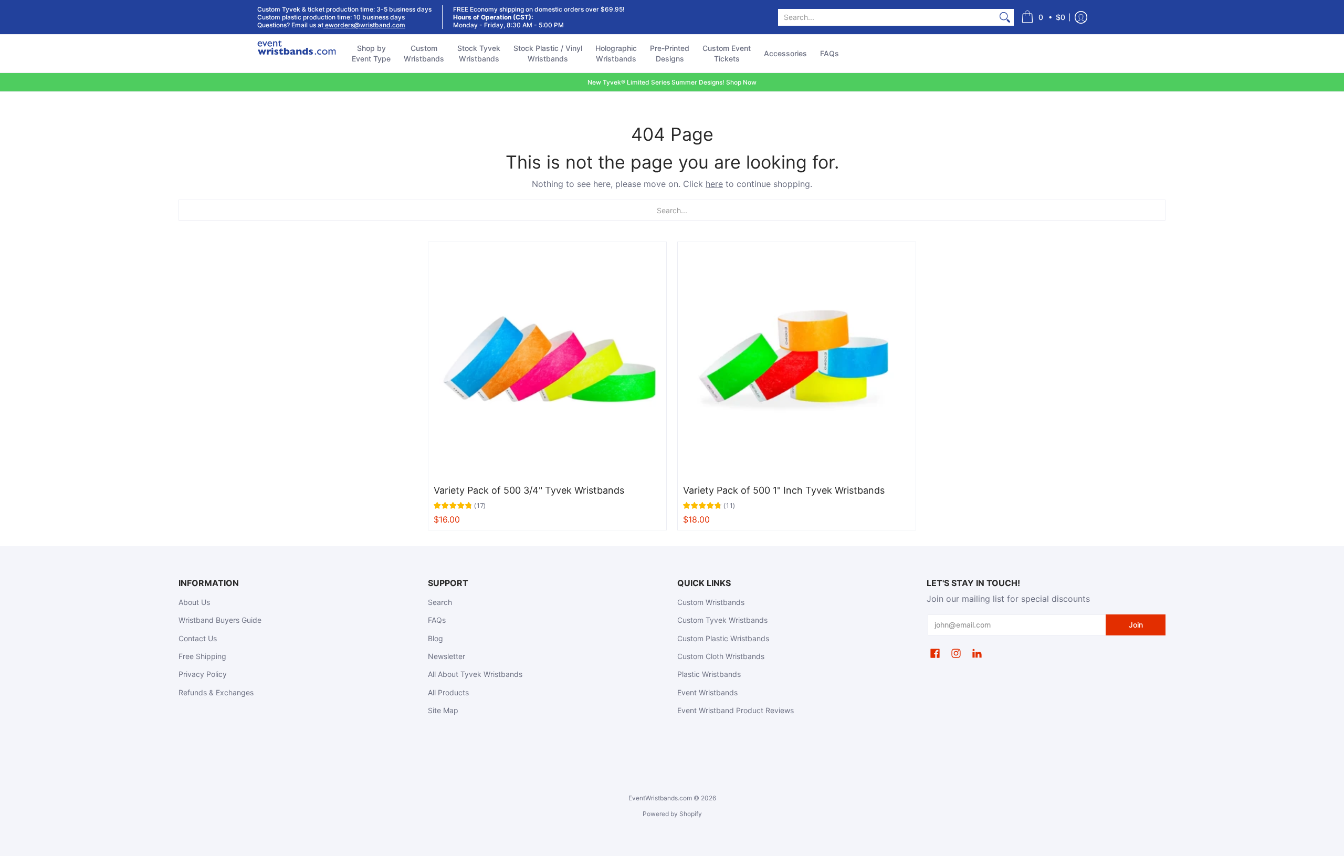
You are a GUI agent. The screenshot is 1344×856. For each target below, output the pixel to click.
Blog (435, 638)
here (714, 184)
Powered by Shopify (672, 814)
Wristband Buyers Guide (219, 619)
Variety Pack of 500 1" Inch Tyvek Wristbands (784, 490)
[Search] (1005, 17)
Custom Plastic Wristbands (723, 638)
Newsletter (446, 656)
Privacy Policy (202, 674)
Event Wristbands (707, 692)
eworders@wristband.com (364, 25)
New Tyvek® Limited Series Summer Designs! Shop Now (672, 82)
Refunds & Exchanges (216, 692)
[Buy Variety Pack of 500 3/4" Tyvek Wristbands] (547, 361)
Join (1136, 624)
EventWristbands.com (660, 798)
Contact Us (197, 638)
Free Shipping (202, 656)
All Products (448, 692)
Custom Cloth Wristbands (720, 656)
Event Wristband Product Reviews (735, 710)
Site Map (443, 710)
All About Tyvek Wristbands (475, 674)
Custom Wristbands (710, 602)
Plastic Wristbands (709, 674)
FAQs (437, 619)
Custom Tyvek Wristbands (722, 619)
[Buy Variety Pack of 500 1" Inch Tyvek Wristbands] (796, 361)
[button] (1043, 17)
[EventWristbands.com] (296, 53)
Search (440, 602)
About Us (194, 602)
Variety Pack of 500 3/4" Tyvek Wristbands (529, 490)
